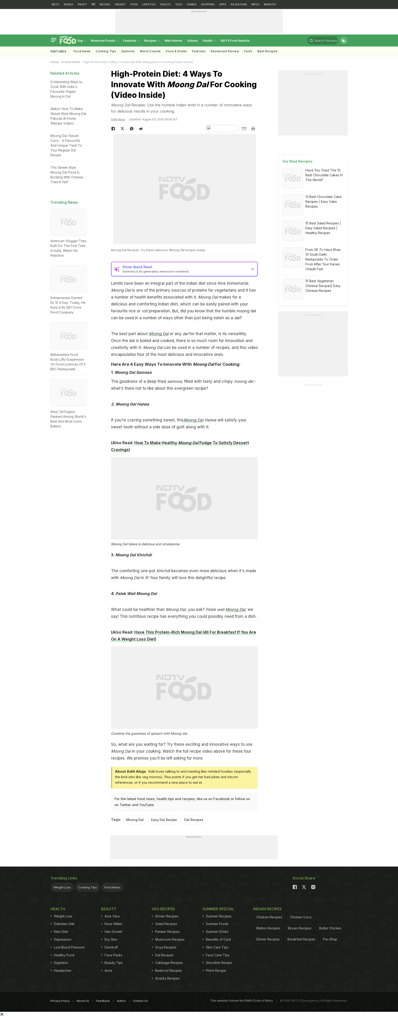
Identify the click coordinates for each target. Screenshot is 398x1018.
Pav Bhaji (330, 939)
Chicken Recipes (269, 917)
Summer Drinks (217, 932)
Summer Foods (217, 924)
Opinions (128, 51)
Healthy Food (64, 955)
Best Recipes (268, 51)
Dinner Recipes (167, 916)
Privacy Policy (60, 1001)
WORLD (68, 4)
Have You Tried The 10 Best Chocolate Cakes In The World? (324, 175)
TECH (178, 4)
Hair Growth (113, 932)
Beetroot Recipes (168, 970)
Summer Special (218, 909)
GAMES (191, 4)
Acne (108, 970)
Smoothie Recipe (219, 963)
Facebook (221, 799)
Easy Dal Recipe (164, 820)
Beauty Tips (114, 963)
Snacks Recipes (167, 978)
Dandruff (111, 947)
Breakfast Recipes (301, 939)
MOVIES (105, 4)
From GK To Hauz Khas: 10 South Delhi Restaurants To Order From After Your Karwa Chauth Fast (323, 259)
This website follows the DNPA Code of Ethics (241, 1000)
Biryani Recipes (299, 928)
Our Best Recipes (297, 161)
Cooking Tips (87, 887)
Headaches (62, 970)
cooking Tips (106, 51)
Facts (248, 51)
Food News (82, 51)
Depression (62, 939)
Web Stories (173, 40)
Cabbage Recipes (169, 963)
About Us (82, 1001)
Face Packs (113, 955)
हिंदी (93, 4)
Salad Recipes (166, 924)
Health (208, 40)
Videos (192, 40)
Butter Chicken (330, 928)
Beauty (108, 909)
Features (130, 40)
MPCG (255, 4)
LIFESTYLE (149, 4)
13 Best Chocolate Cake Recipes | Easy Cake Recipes (323, 201)
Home (54, 62)
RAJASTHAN (239, 4)
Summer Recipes (218, 916)
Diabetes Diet (64, 924)
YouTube (146, 805)
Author (121, 1001)
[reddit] (141, 129)
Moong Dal (193, 420)
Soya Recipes (165, 947)
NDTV (55, 4)
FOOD (134, 4)
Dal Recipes (193, 820)
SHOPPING (208, 4)
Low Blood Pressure (69, 947)
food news (146, 799)
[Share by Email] (244, 129)
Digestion (61, 963)
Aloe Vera (112, 916)
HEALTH (165, 4)
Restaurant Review (225, 51)
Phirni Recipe (216, 970)
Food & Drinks (176, 51)
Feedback (103, 1001)
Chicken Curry (301, 917)
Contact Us (140, 1001)
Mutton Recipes (268, 928)
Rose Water (113, 924)
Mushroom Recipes (169, 939)
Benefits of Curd (218, 939)
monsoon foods (103, 40)
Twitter (125, 805)
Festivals (199, 51)
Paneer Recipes (167, 932)
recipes (188, 799)
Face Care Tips (217, 955)
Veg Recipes (163, 909)
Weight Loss (62, 887)
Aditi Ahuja (118, 119)
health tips (165, 799)
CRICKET (120, 4)
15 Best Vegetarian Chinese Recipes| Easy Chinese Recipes (322, 286)
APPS (222, 4)
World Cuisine (150, 51)
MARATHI (270, 4)
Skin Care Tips (217, 947)
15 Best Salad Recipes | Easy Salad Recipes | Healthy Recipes (323, 228)
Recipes (150, 40)
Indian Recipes (267, 909)
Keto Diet (61, 932)
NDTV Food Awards (235, 40)
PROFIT (82, 4)
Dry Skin (111, 939)
